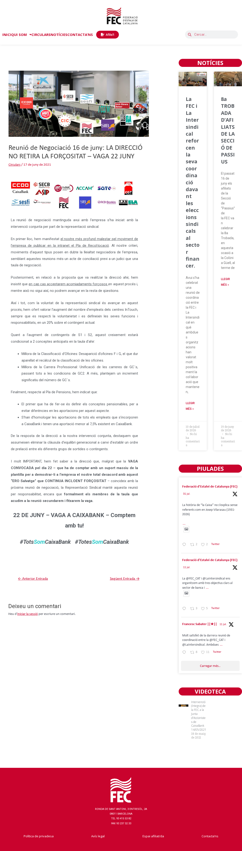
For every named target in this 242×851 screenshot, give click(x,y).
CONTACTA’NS (80, 34)
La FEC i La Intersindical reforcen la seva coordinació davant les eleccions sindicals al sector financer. (192, 182)
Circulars (15, 165)
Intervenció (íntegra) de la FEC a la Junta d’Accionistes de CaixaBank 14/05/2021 (198, 716)
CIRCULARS (41, 34)
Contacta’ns (210, 836)
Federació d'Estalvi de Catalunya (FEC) (210, 486)
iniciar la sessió (27, 614)
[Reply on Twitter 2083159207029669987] (185, 545)
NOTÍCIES (59, 34)
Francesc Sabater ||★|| (199, 624)
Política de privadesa (39, 836)
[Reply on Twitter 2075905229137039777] (185, 653)
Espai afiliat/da (153, 836)
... (184, 524)
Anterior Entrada (33, 579)
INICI (6, 34)
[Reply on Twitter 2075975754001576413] (185, 609)
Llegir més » (190, 406)
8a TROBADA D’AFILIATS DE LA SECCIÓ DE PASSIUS (228, 130)
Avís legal (98, 836)
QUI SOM (19, 34)
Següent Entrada (124, 579)
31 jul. (186, 493)
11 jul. (186, 567)
